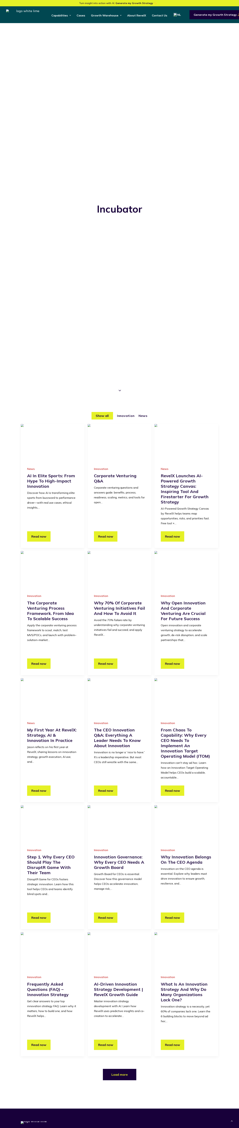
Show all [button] (102, 416)
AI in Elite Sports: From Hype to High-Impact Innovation (51, 481)
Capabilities (59, 15)
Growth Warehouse (104, 15)
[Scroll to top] (232, 1121)
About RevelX (136, 15)
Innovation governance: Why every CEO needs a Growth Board (119, 862)
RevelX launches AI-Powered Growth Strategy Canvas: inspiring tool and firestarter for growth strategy (185, 489)
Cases (81, 15)
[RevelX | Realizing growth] (26, 14)
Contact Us (159, 15)
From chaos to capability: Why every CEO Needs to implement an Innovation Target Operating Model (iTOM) (185, 743)
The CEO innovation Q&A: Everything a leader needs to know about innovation (117, 737)
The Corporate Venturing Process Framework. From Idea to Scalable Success (50, 610)
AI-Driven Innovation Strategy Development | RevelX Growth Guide (118, 989)
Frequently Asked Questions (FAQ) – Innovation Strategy (48, 989)
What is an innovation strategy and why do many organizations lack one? (184, 991)
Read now (38, 536)
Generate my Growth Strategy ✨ (136, 3)
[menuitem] (61, 15)
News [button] (143, 416)
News (31, 469)
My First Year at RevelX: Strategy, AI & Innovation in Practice (51, 735)
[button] (53, 442)
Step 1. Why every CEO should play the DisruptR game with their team (51, 864)
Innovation (101, 469)
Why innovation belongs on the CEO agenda (186, 859)
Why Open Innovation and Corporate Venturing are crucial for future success (183, 610)
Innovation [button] (126, 416)
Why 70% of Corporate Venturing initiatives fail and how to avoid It (119, 608)
